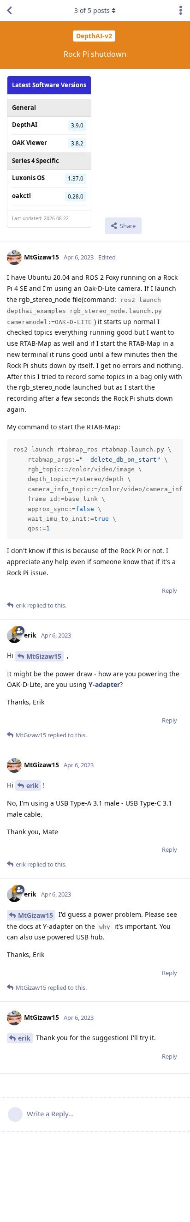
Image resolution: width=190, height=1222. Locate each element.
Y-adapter (104, 684)
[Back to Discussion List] (9, 10)
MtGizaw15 (43, 656)
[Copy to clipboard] (174, 447)
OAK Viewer (29, 142)
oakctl (21, 196)
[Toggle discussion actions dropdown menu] (181, 10)
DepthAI (24, 124)
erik (32, 785)
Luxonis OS (28, 178)
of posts (92, 10)
